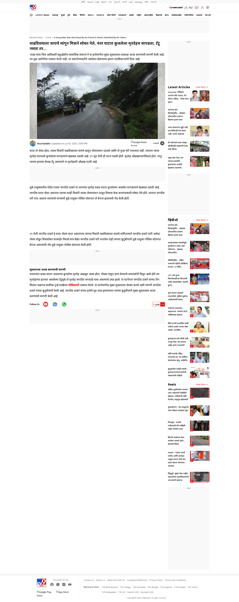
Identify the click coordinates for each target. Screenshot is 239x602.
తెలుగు (103, 2)
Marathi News (36, 37)
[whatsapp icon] (64, 304)
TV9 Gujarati (166, 587)
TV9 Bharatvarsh (110, 587)
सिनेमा (82, 15)
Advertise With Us (116, 580)
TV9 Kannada (139, 587)
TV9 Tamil (192, 587)
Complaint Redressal (137, 580)
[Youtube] (69, 584)
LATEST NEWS (42, 15)
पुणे (68, 15)
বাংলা (110, 2)
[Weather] (186, 7)
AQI (191, 7)
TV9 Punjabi (180, 587)
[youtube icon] (45, 304)
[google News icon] (55, 304)
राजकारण (122, 15)
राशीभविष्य (188, 15)
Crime (48, 37)
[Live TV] (195, 8)
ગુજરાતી (117, 2)
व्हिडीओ (173, 220)
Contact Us (89, 580)
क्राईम (131, 15)
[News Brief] (176, 7)
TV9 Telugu (125, 587)
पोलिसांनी (73, 285)
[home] (31, 15)
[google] (140, 143)
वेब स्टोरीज (209, 15)
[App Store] (64, 593)
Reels (91, 15)
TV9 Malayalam (109, 592)
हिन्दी (83, 2)
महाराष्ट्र (55, 15)
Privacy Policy (156, 580)
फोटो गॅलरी (111, 15)
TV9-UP (153, 2)
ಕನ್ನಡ (97, 2)
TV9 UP (121, 592)
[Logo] (33, 7)
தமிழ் (131, 2)
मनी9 (146, 2)
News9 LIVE (133, 592)
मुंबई (63, 15)
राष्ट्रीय (139, 15)
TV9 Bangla (152, 587)
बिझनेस (159, 15)
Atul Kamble (43, 143)
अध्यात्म (199, 15)
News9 (90, 2)
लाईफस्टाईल (177, 15)
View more (201, 87)
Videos (100, 15)
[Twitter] (57, 584)
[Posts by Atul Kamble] (33, 143)
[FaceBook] (52, 584)
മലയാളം (138, 2)
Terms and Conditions (175, 580)
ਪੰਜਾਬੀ (124, 2)
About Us (100, 580)
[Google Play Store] (45, 593)
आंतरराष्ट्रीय (148, 15)
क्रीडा (75, 15)
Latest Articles (179, 87)
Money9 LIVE (147, 592)
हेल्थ (167, 15)
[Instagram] (63, 584)
